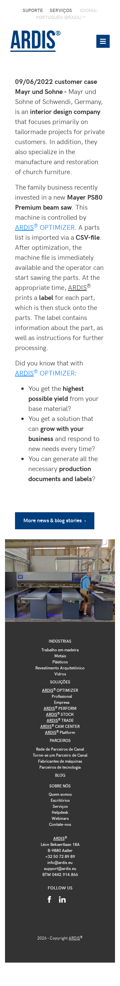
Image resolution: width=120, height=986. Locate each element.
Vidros (60, 673)
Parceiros (60, 740)
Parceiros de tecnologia (60, 767)
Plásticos (60, 661)
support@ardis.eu (60, 868)
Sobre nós (60, 785)
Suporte (33, 10)
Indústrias (60, 641)
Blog (60, 775)
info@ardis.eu (60, 862)
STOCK (60, 714)
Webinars (60, 818)
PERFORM (60, 708)
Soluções (60, 681)
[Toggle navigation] (103, 41)
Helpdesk (60, 812)
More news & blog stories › (54, 520)
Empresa (61, 702)
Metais (60, 655)
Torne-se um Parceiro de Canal (60, 755)
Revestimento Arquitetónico (60, 667)
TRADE (60, 720)
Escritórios (60, 800)
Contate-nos (60, 824)
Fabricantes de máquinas (60, 761)
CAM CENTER (60, 726)
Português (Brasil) (59, 17)
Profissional (62, 696)
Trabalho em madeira (60, 649)
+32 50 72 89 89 (60, 856)
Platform (60, 732)
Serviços (61, 10)
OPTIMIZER (45, 226)
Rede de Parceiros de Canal (60, 749)
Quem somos (60, 794)
